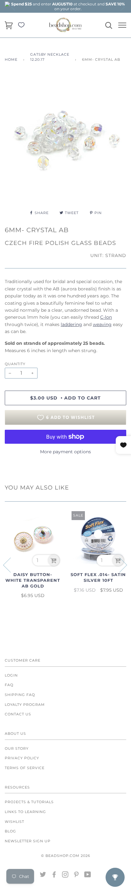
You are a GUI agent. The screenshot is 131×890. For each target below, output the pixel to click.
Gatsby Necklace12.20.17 (49, 57)
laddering (71, 324)
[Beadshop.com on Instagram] (65, 875)
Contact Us (18, 714)
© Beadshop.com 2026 (65, 855)
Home (11, 59)
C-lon (106, 317)
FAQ (9, 685)
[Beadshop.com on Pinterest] (76, 875)
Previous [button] (13, 7)
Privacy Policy (22, 758)
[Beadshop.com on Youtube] (87, 875)
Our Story (17, 748)
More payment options (65, 452)
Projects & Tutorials (29, 802)
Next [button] (122, 7)
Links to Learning (25, 812)
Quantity (15, 364)
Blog (10, 831)
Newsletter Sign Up (28, 841)
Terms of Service (25, 768)
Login (11, 675)
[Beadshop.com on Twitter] (43, 875)
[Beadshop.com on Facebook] (54, 875)
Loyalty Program (25, 704)
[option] (68, 6)
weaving (102, 324)
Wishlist (14, 821)
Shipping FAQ (20, 694)
